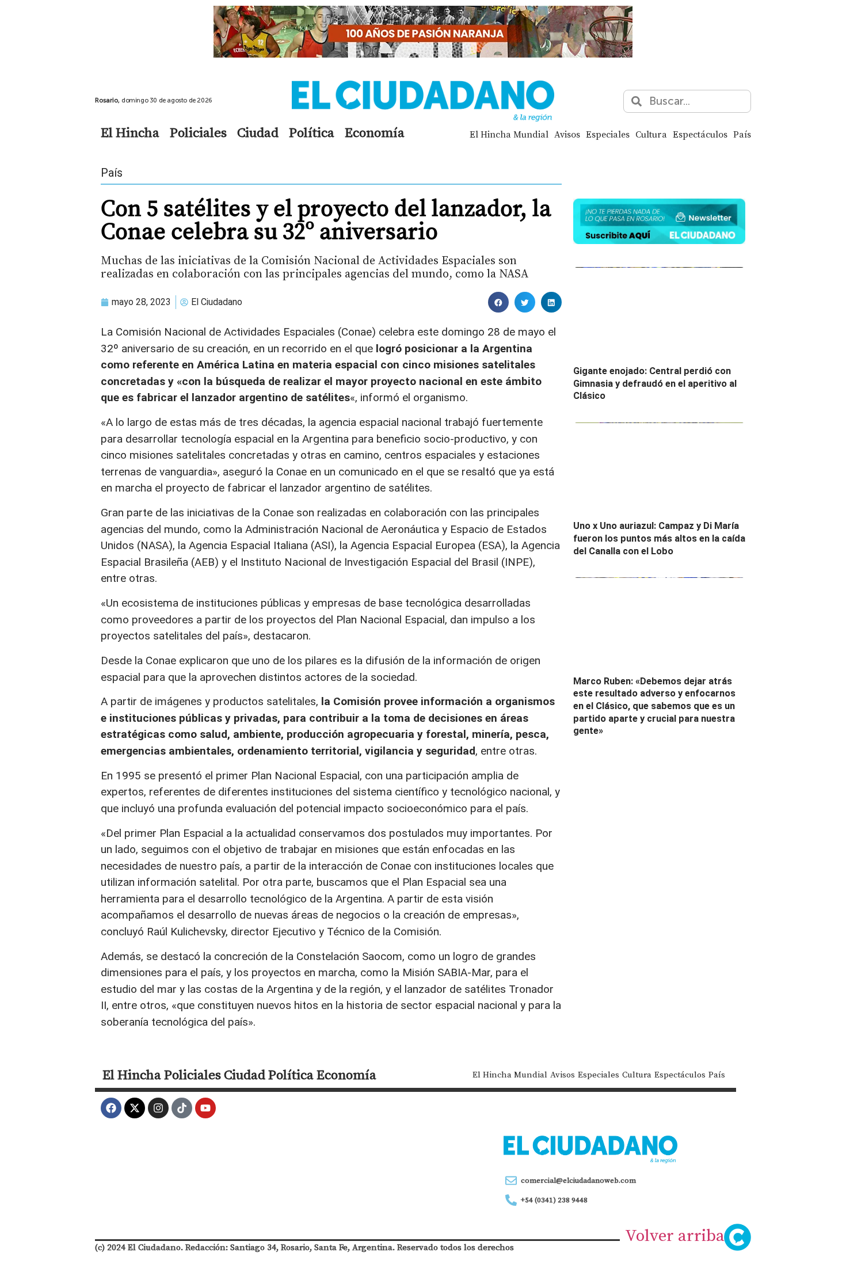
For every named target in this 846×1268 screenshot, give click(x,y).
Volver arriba (675, 1235)
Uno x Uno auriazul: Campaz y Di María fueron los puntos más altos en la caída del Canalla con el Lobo (659, 538)
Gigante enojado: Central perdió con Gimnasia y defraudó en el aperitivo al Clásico (655, 383)
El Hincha (130, 132)
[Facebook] (111, 1108)
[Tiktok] (182, 1108)
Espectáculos (700, 134)
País (742, 134)
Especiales (608, 134)
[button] (498, 302)
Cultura (651, 134)
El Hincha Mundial (509, 134)
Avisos (567, 134)
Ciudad (258, 132)
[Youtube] (205, 1108)
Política (311, 132)
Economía (375, 132)
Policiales (198, 132)
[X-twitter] (134, 1108)
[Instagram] (158, 1108)
